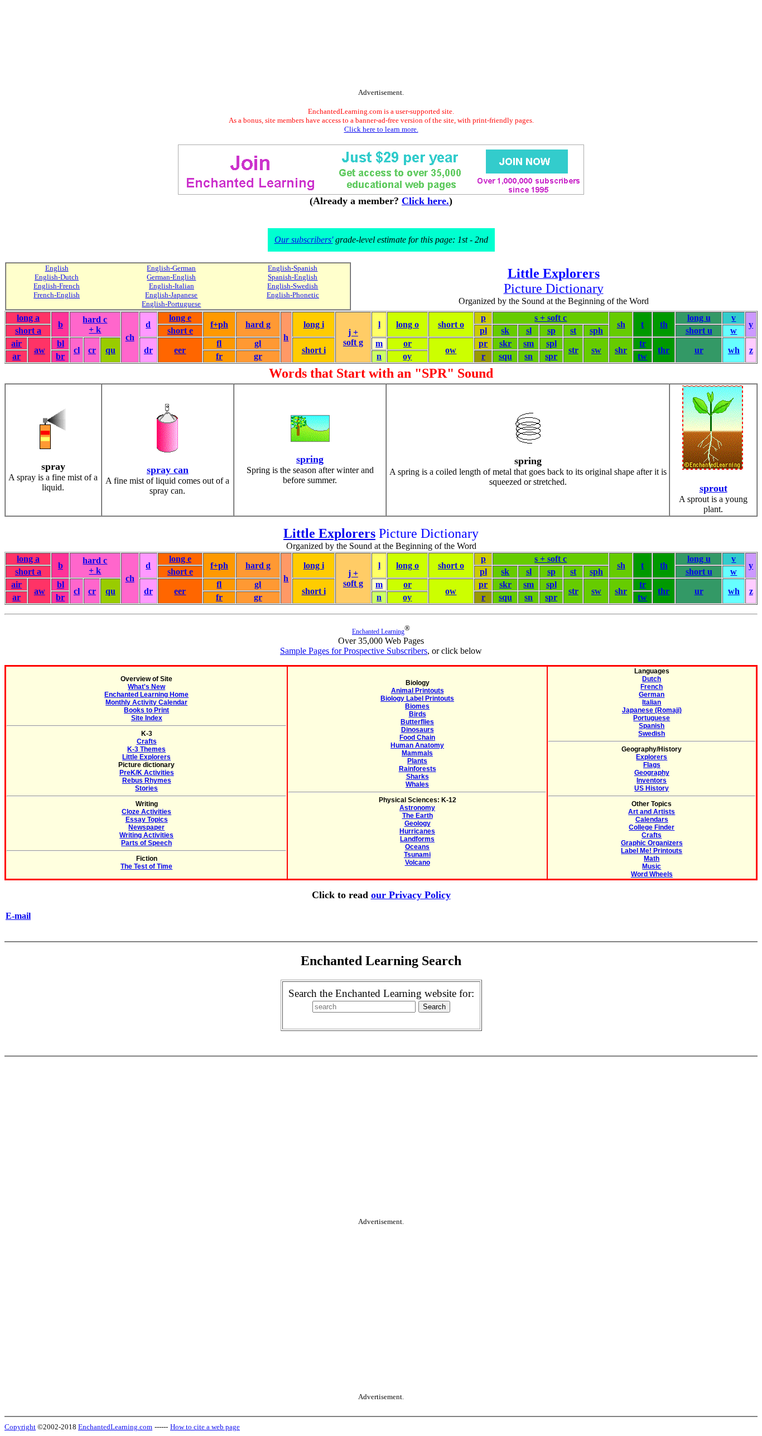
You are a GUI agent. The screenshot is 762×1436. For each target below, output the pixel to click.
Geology (417, 823)
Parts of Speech (146, 843)
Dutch (651, 679)
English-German (171, 268)
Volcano (417, 862)
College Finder (651, 827)
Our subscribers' (303, 239)
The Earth (417, 816)
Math (651, 858)
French (651, 687)
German (651, 694)
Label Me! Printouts (651, 851)
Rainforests (417, 769)
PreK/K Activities (146, 773)
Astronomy (417, 808)
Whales (417, 784)
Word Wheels (652, 874)
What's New (146, 687)
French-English (56, 295)
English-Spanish (292, 268)
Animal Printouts (417, 691)
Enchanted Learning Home (146, 694)
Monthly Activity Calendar (146, 702)
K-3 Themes (146, 749)
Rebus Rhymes (146, 780)
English (57, 268)
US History (651, 788)
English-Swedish (292, 286)
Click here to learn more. (381, 129)
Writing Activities (146, 835)
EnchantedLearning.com (115, 1427)
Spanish (651, 726)
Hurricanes (417, 831)
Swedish (651, 734)
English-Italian (171, 286)
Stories (146, 788)
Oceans (417, 847)
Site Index (146, 718)
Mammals (417, 753)
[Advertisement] (381, 46)
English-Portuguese (171, 304)
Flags (651, 765)
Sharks (417, 776)
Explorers (651, 757)
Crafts (147, 741)
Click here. (425, 200)
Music (651, 866)
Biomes (417, 706)
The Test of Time (146, 866)
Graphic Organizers (652, 843)
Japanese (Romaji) (652, 710)
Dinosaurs (417, 730)
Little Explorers (146, 757)
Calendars (651, 819)
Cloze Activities (146, 812)
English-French (56, 286)
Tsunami (417, 855)
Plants (417, 761)
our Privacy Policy (411, 894)
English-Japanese (171, 295)
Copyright (20, 1427)
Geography (651, 773)
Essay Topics (147, 819)
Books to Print (146, 710)
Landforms (417, 839)
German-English (171, 277)
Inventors (651, 780)
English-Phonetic (293, 295)
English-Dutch (57, 277)
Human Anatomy (417, 745)
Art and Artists (651, 812)
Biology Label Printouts (417, 698)
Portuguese (651, 718)
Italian (651, 702)
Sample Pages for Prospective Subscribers (353, 651)
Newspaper (146, 827)
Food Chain (417, 737)
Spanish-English (292, 277)
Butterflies (417, 722)
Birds (417, 714)
